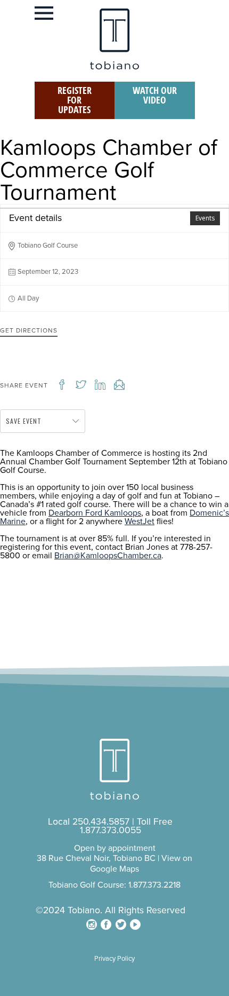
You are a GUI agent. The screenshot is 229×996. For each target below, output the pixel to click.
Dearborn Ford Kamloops (94, 513)
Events (205, 218)
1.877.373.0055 (110, 830)
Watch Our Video (155, 95)
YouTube (135, 924)
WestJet (139, 521)
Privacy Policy (114, 958)
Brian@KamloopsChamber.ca (107, 555)
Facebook (106, 924)
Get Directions (29, 330)
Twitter (121, 924)
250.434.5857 (100, 821)
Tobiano (114, 39)
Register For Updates (75, 100)
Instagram (91, 924)
